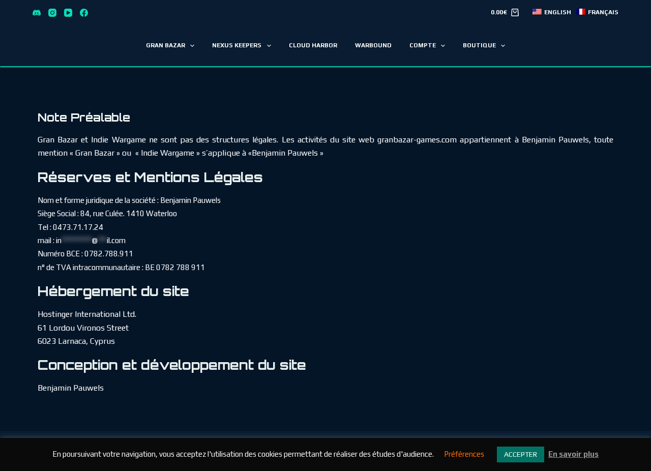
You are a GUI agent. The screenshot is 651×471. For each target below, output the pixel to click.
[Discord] (37, 13)
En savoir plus (573, 454)
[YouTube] (68, 13)
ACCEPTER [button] (520, 454)
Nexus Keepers (236, 45)
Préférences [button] (464, 454)
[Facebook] (84, 13)
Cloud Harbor (313, 45)
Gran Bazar (165, 45)
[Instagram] (52, 13)
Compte (422, 45)
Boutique (479, 45)
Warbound (373, 45)
